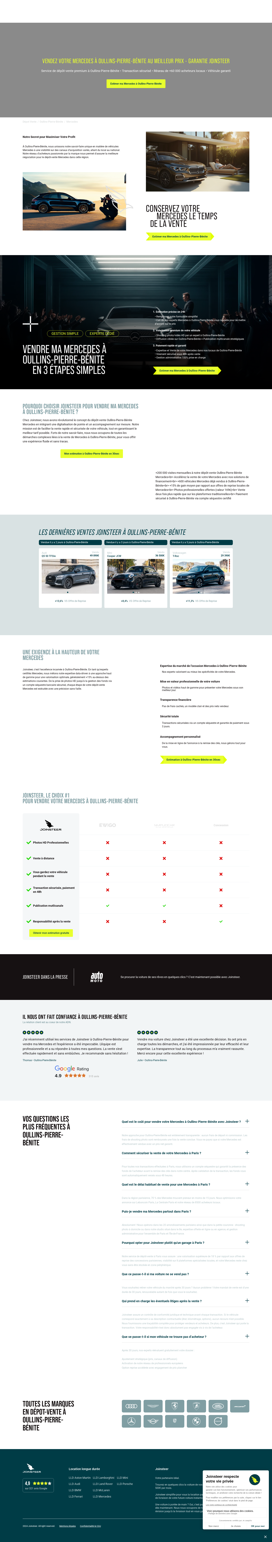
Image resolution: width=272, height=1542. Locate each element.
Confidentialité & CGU (90, 1526)
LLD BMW (75, 1490)
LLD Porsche (125, 1484)
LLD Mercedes (102, 1496)
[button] (262, 8)
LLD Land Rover (103, 1484)
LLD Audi (74, 1484)
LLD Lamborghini (103, 1477)
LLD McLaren (101, 1490)
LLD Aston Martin (80, 1477)
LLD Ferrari (76, 1496)
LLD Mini (122, 1477)
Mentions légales (67, 1526)
